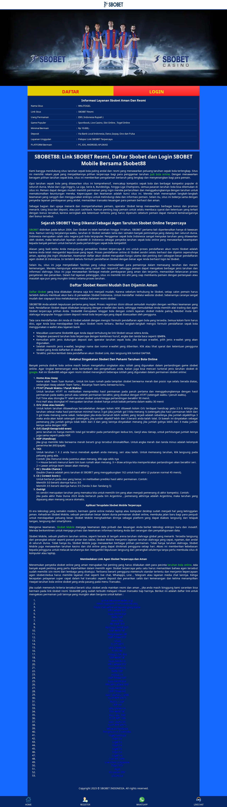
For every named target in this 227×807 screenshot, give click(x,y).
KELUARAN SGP (117, 613)
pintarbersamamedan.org (117, 600)
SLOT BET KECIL (117, 698)
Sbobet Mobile (66, 527)
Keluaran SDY (117, 772)
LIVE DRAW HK (117, 647)
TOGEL (117, 640)
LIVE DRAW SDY (117, 637)
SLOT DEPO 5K (117, 721)
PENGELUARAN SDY (117, 627)
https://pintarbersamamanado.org (117, 603)
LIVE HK (117, 704)
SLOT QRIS (117, 644)
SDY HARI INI (117, 711)
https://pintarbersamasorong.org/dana (117, 607)
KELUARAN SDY (117, 610)
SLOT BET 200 (117, 718)
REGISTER (85, 804)
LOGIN (156, 92)
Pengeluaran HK (117, 634)
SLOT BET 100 (117, 714)
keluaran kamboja (117, 728)
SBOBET (34, 229)
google (33, 372)
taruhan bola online (180, 565)
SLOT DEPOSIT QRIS (117, 694)
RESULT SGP (117, 701)
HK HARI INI (117, 623)
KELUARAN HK (117, 661)
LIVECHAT (199, 804)
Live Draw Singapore (117, 762)
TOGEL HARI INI (117, 654)
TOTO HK (117, 650)
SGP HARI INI (117, 630)
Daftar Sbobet (37, 291)
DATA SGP (117, 617)
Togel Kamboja (117, 735)
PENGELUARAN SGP (117, 684)
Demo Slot (117, 620)
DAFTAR (70, 92)
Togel (117, 768)
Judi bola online (160, 174)
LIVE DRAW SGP (117, 677)
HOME (28, 804)
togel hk (117, 738)
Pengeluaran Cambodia (117, 731)
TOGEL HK (117, 674)
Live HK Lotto (117, 758)
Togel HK (117, 755)
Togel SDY (117, 765)
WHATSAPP (142, 804)
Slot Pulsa (117, 775)
